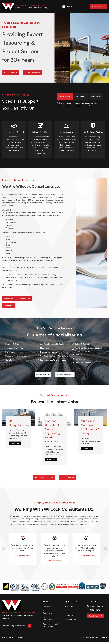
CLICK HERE (95, 610)
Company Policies (71, 619)
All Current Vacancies (44, 477)
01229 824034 (96, 606)
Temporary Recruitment (47, 619)
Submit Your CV (98, 7)
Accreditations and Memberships (50, 625)
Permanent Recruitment (47, 612)
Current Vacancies (32, 72)
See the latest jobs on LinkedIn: (14, 626)
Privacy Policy (70, 615)
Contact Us (9, 306)
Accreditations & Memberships (17, 299)
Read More (15, 443)
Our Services (48, 606)
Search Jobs (70, 606)
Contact (68, 611)
